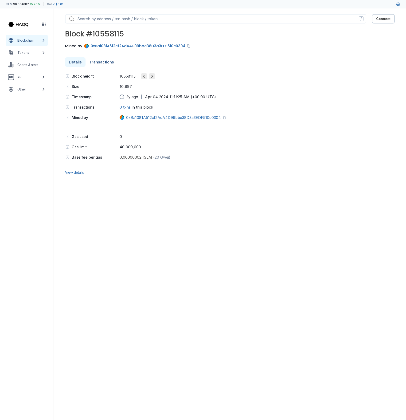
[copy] (189, 46)
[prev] (144, 76)
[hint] (67, 76)
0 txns (125, 107)
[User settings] (398, 4)
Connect (383, 19)
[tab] (75, 62)
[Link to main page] (22, 24)
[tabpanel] (230, 123)
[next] (152, 76)
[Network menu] (43, 24)
